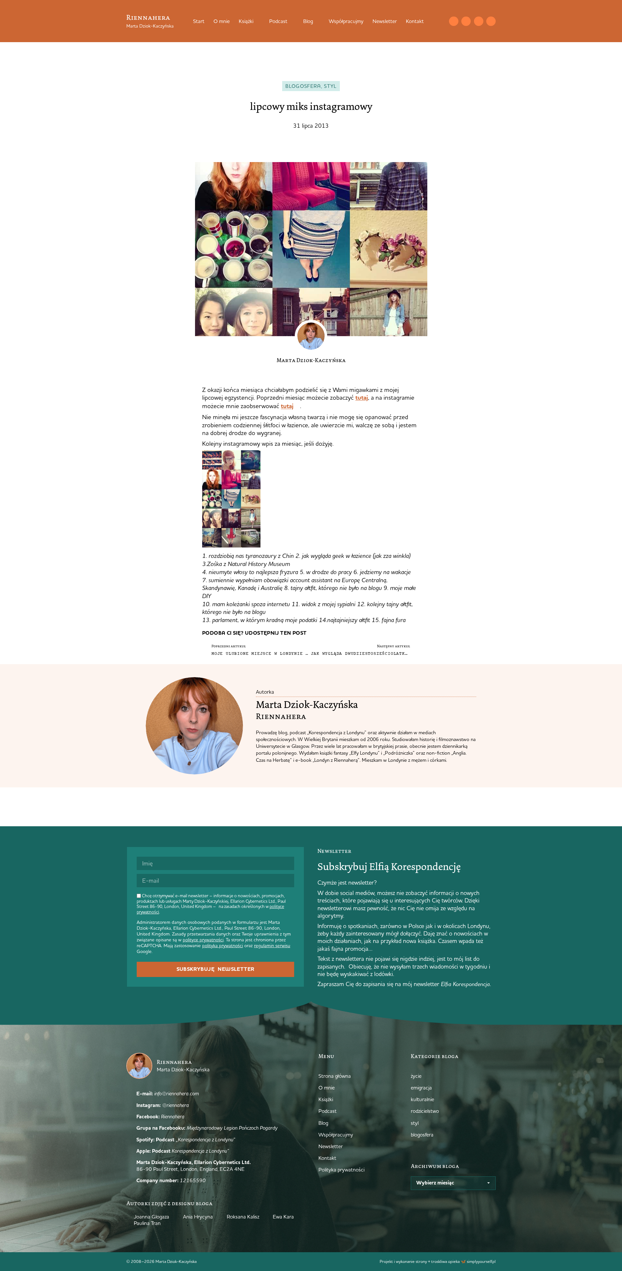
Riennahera (148, 17)
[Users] (491, 21)
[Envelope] (453, 21)
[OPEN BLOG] (317, 21)
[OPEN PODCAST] (291, 21)
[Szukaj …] (441, 21)
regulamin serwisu (272, 945)
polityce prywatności (203, 940)
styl (330, 86)
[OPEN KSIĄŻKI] (257, 21)
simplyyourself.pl (481, 1261)
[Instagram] (466, 21)
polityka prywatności (222, 945)
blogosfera (303, 86)
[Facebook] (478, 21)
